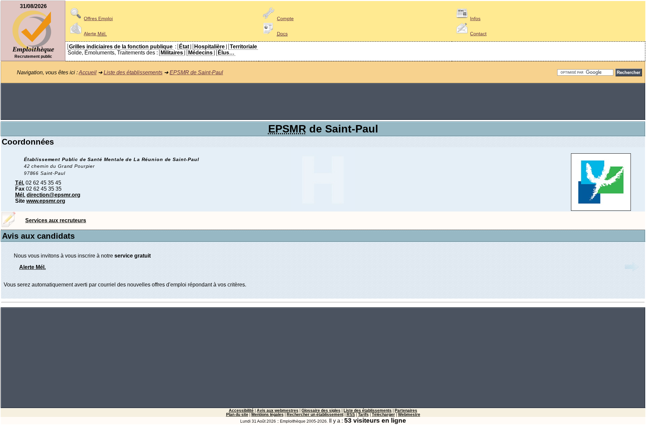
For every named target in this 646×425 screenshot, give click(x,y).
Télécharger (383, 415)
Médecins (200, 52)
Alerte (95, 33)
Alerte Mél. (32, 267)
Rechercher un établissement (315, 415)
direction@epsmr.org (53, 195)
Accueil (88, 72)
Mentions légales (267, 415)
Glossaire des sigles (320, 411)
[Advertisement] (323, 101)
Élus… (226, 52)
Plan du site (237, 415)
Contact (478, 33)
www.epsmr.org (45, 201)
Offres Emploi (98, 18)
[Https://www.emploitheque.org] (33, 52)
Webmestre (409, 415)
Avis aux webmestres (277, 411)
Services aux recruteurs (55, 220)
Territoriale (243, 46)
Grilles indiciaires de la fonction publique (121, 46)
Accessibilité (241, 411)
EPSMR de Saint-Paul (196, 72)
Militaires (171, 52)
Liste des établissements (133, 72)
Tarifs (363, 415)
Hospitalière (209, 46)
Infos (475, 18)
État (184, 46)
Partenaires (406, 411)
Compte (285, 18)
